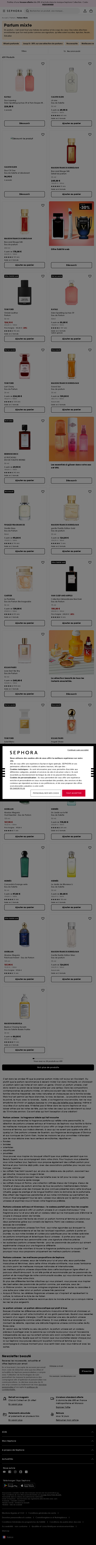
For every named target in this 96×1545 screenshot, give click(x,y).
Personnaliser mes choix (46, 793)
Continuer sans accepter (78, 750)
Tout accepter (73, 793)
